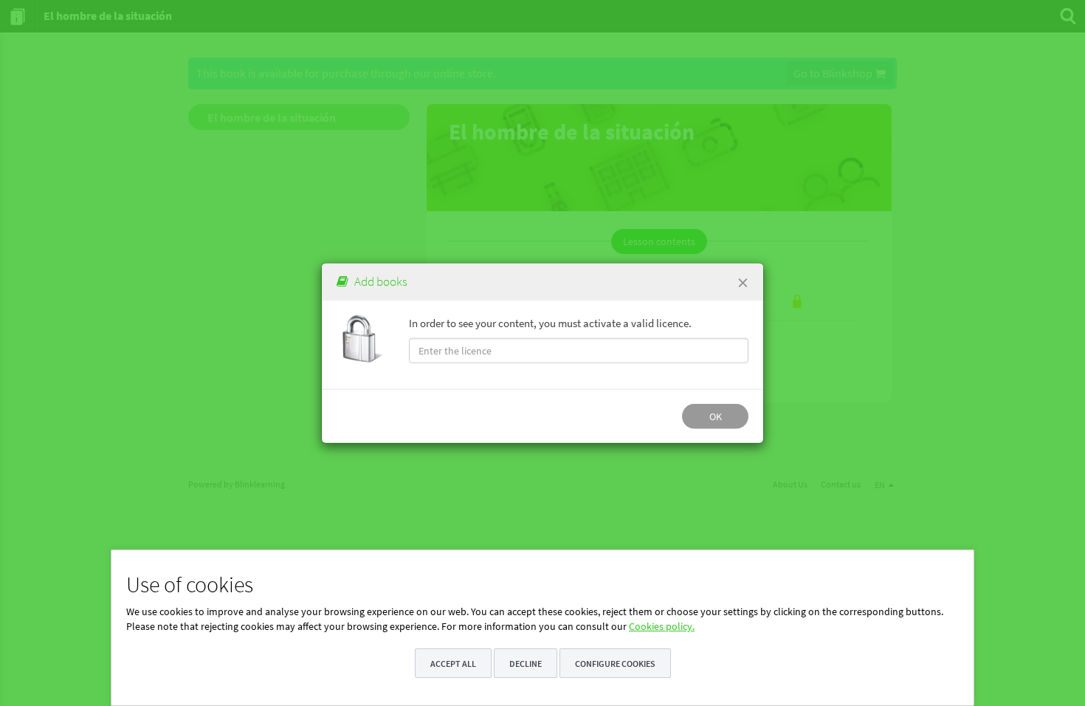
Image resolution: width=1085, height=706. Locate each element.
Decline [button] (525, 663)
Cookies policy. (662, 626)
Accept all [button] (453, 663)
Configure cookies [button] (615, 663)
